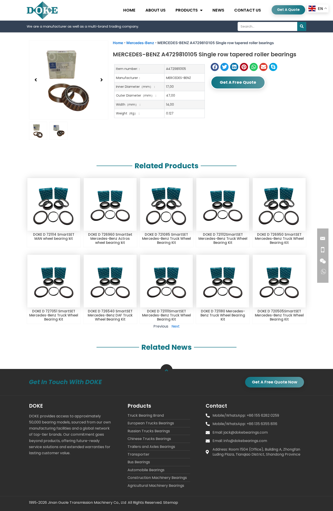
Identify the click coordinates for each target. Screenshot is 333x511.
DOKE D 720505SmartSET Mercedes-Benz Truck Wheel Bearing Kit (279, 315)
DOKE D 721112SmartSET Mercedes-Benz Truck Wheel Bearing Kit (222, 238)
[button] (35, 79)
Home (118, 42)
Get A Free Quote (238, 82)
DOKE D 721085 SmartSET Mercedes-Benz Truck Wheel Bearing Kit (166, 238)
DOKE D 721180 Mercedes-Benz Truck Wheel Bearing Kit (222, 315)
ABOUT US (155, 10)
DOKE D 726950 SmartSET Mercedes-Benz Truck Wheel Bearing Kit (279, 238)
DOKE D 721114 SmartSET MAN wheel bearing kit (53, 236)
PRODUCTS (187, 10)
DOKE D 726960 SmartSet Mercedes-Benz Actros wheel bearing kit (110, 238)
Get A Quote (288, 9)
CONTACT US (247, 10)
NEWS (218, 10)
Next (175, 326)
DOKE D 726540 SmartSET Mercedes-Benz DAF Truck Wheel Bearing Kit (110, 315)
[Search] (301, 26)
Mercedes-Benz (140, 42)
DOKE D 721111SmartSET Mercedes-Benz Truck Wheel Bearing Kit (166, 315)
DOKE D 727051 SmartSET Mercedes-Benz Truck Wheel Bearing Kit (53, 315)
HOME (129, 10)
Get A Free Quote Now (274, 382)
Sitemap (170, 502)
